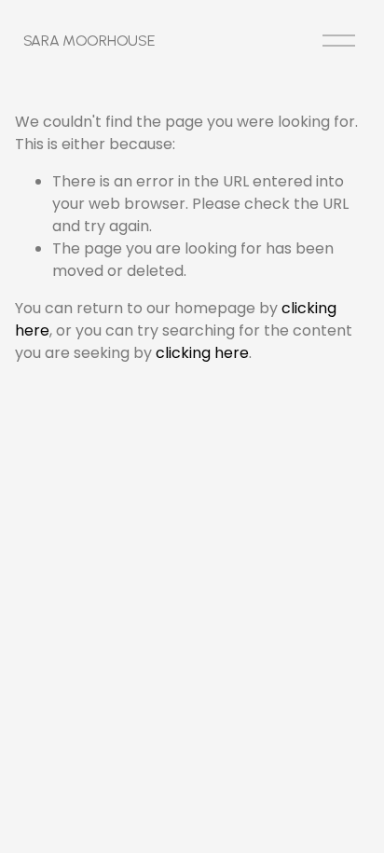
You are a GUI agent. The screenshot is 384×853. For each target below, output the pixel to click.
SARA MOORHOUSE (89, 40)
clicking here (202, 353)
